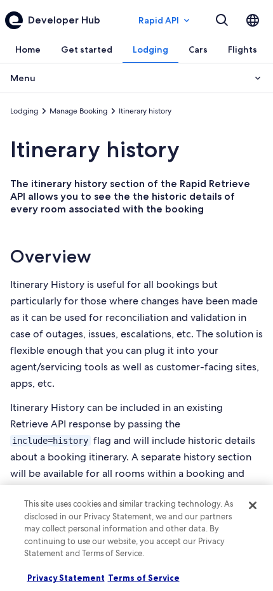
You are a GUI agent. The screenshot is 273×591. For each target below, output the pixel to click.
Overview (50, 256)
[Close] (253, 505)
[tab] (28, 49)
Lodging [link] (24, 111)
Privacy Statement (66, 578)
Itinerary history (95, 149)
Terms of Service (144, 578)
